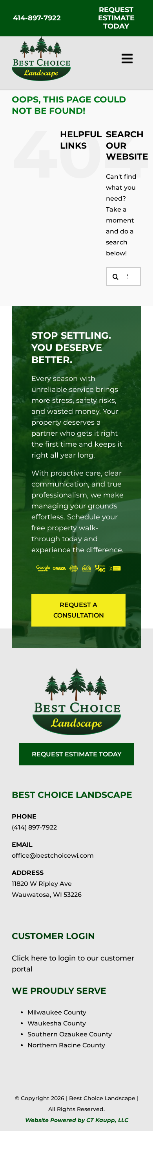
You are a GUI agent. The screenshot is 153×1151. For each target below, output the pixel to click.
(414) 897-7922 (34, 827)
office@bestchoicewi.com (53, 855)
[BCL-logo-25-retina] (41, 39)
